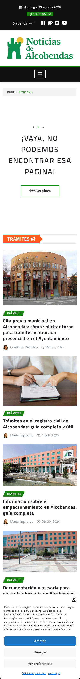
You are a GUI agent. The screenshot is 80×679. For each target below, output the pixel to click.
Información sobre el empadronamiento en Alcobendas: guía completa (40, 507)
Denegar (40, 652)
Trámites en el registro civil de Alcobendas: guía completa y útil (38, 423)
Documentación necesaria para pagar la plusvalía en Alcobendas (38, 590)
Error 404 (25, 92)
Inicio (10, 92)
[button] (74, 599)
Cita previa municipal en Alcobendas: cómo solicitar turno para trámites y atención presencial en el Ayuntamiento (38, 329)
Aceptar (40, 641)
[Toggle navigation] (40, 74)
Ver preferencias (40, 663)
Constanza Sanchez (24, 347)
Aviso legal (54, 673)
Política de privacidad (34, 673)
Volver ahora (41, 191)
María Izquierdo (21, 435)
